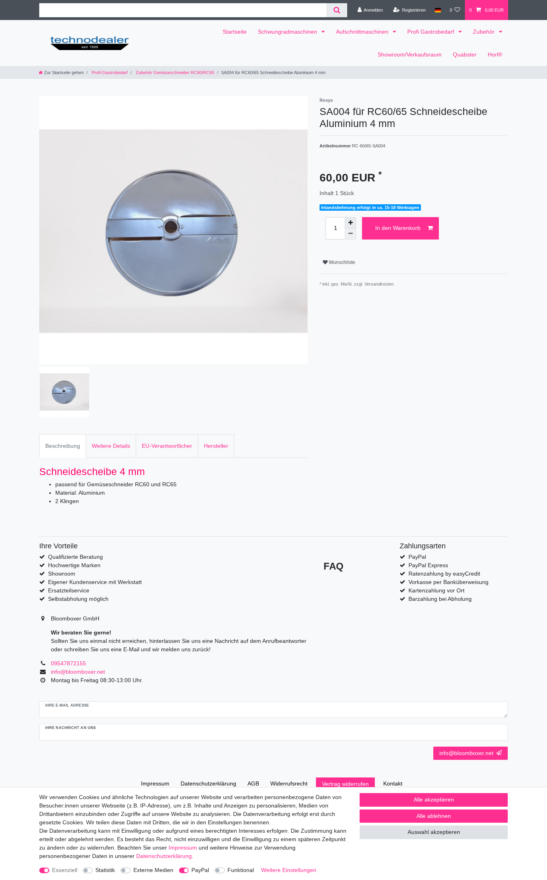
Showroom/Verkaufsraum (410, 54)
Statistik (105, 870)
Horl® (495, 54)
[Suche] (336, 10)
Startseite (235, 31)
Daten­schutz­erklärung (208, 783)
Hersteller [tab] (216, 446)
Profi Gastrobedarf (431, 31)
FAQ (334, 566)
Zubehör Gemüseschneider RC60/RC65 (174, 72)
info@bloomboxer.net (466, 753)
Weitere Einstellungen (288, 870)
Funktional (240, 870)
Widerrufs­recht (289, 783)
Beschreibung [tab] (62, 446)
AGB (253, 783)
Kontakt (392, 783)
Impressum (155, 783)
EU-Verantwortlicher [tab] (167, 446)
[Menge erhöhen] (350, 222)
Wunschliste (341, 262)
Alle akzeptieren (434, 799)
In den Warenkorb (397, 228)
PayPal (200, 870)
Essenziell (64, 870)
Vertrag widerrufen (345, 784)
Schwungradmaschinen (288, 31)
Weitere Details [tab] (111, 446)
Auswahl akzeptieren (434, 832)
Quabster (465, 54)
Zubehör (484, 31)
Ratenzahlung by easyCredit (444, 573)
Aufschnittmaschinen (363, 31)
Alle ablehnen (433, 816)
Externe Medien (153, 870)
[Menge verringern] (350, 234)
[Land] (437, 10)
